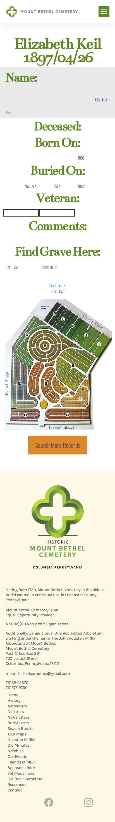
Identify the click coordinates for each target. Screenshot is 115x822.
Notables (16, 750)
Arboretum (17, 706)
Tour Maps (17, 734)
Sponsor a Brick (21, 767)
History (14, 700)
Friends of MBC (21, 762)
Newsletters (18, 717)
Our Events (17, 756)
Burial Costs (18, 722)
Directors (16, 711)
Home (13, 694)
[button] (104, 11)
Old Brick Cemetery (25, 778)
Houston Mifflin (21, 739)
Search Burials (20, 728)
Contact (15, 790)
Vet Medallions (21, 773)
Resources (17, 784)
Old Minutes (19, 745)
